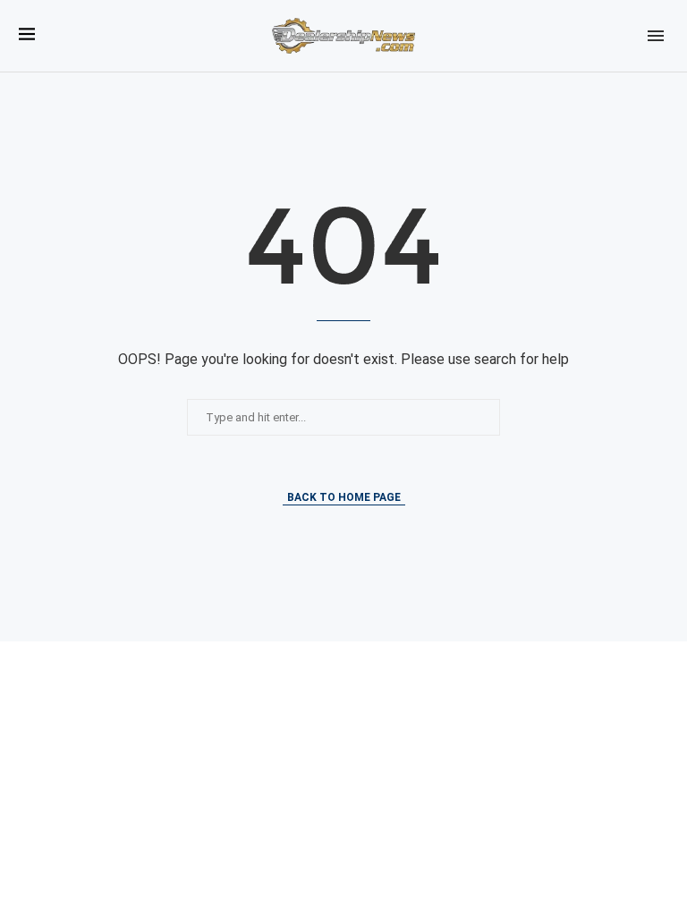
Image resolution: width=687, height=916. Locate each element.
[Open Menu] (655, 36)
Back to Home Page (344, 497)
